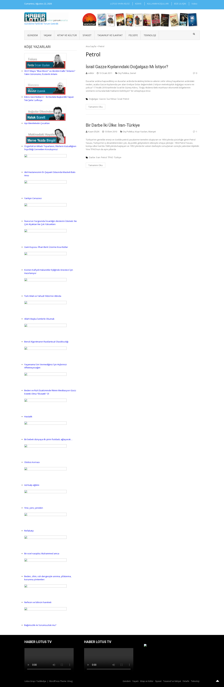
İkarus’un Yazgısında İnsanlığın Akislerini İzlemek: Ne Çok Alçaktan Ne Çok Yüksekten (50, 223)
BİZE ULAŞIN (180, 3)
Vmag (69, 681)
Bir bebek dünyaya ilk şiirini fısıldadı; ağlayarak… (48, 439)
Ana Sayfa (91, 46)
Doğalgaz (93, 99)
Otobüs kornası (32, 462)
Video (194, 3)
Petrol (126, 99)
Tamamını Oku (95, 106)
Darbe (92, 157)
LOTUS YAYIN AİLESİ (120, 3)
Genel (133, 73)
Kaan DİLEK (94, 131)
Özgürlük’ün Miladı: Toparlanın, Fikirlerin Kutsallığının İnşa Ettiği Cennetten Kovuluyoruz (50, 148)
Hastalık (28, 416)
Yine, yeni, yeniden (33, 507)
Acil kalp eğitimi (31, 485)
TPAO (110, 157)
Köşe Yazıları (141, 131)
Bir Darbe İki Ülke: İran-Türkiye (113, 125)
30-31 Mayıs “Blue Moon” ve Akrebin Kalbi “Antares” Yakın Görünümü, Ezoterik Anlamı (49, 72)
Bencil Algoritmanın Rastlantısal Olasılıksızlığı (46, 341)
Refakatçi (29, 530)
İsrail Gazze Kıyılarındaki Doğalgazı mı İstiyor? (127, 66)
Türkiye (117, 157)
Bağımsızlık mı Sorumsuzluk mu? (40, 625)
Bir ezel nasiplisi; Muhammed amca (41, 553)
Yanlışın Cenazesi (33, 198)
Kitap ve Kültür (67, 35)
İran (98, 157)
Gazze (102, 99)
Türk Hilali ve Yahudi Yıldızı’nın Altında (42, 295)
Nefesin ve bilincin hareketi (37, 602)
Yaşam (47, 35)
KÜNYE (138, 3)
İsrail (119, 99)
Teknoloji (150, 35)
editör (91, 73)
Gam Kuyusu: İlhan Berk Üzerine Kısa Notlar (46, 247)
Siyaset (87, 35)
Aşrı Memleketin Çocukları (37, 123)
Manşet (152, 131)
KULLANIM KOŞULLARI (158, 3)
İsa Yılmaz (112, 99)
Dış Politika (123, 73)
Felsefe (133, 35)
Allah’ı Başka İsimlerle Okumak (39, 318)
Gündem (32, 35)
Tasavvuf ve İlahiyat (110, 35)
